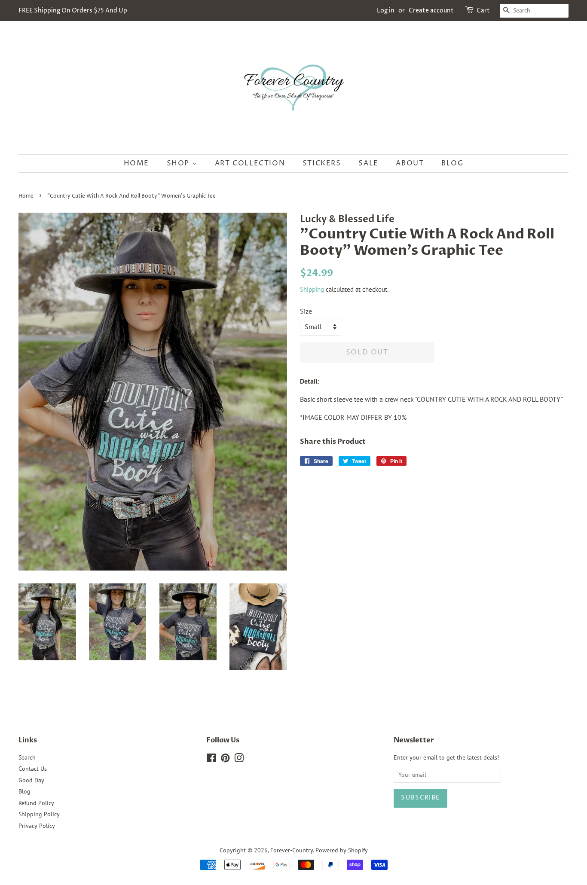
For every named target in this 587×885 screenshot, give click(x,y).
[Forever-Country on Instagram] (239, 759)
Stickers (322, 163)
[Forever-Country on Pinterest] (225, 759)
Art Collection (250, 163)
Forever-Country (291, 850)
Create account (431, 10)
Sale (368, 163)
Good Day (31, 780)
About (410, 163)
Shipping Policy (39, 814)
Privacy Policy (36, 826)
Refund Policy (36, 803)
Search (27, 757)
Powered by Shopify (341, 850)
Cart (483, 10)
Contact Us (32, 768)
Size (306, 311)
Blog (452, 163)
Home (136, 163)
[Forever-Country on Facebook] (211, 759)
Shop (179, 163)
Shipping (312, 289)
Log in (385, 10)
